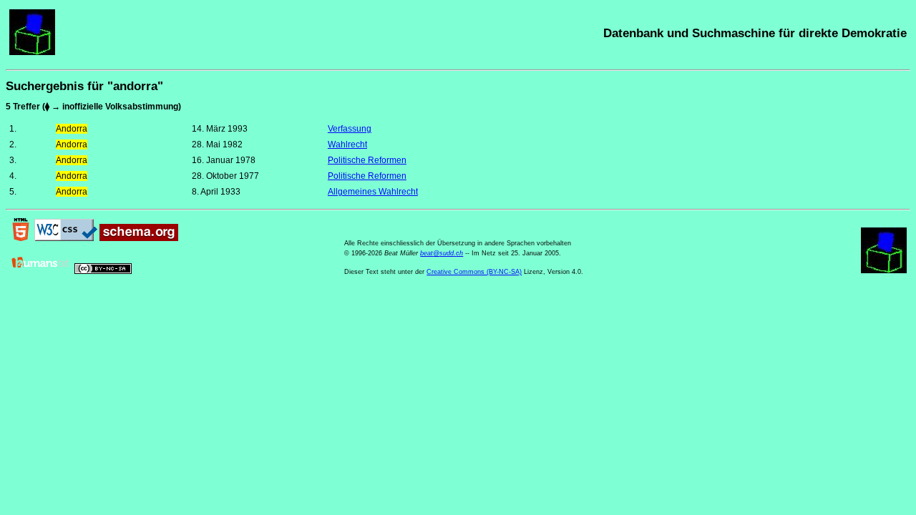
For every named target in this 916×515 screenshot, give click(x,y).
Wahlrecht (347, 144)
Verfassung (349, 129)
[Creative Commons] (103, 271)
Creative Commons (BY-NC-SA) (474, 271)
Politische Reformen (367, 160)
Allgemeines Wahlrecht (373, 192)
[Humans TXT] (40, 271)
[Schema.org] (138, 238)
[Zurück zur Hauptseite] (32, 52)
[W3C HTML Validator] (20, 238)
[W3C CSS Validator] (65, 238)
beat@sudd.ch (441, 253)
